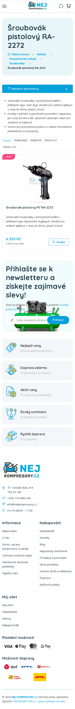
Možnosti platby (50, 584)
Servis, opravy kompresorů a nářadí (15, 546)
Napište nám (10, 573)
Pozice (7, 140)
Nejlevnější (20, 140)
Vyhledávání (47, 531)
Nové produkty (49, 564)
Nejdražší (35, 140)
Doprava (45, 578)
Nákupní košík (10, 625)
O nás (5, 537)
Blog (42, 544)
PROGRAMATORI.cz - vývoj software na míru (38, 701)
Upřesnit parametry (39, 89)
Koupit (60, 242)
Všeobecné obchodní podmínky (15, 564)
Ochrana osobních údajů (17, 555)
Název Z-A (9, 147)
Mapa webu (9, 531)
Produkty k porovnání (53, 558)
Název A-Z (50, 140)
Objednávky (9, 612)
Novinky (45, 537)
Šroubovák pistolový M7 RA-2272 (29, 207)
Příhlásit (58, 320)
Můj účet (7, 605)
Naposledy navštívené (53, 551)
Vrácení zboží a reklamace (56, 571)
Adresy (6, 618)
